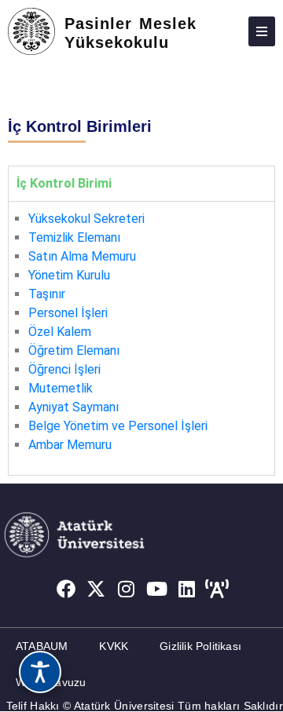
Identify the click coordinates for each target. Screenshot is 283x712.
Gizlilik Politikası (200, 646)
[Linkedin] (187, 589)
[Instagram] (126, 589)
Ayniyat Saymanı (73, 407)
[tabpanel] (141, 338)
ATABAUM (42, 646)
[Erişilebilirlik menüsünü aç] (40, 672)
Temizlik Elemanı (74, 237)
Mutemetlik (60, 388)
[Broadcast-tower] (217, 589)
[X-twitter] (96, 589)
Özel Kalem (59, 331)
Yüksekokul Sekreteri (86, 218)
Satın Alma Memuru (82, 256)
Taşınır (46, 294)
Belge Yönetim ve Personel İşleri (118, 425)
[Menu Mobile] (261, 31)
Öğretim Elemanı (73, 350)
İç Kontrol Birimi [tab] (64, 183)
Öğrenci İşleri (64, 369)
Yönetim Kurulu (69, 275)
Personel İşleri (68, 312)
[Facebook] (66, 589)
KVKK (113, 646)
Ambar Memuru (70, 444)
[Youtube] (157, 589)
